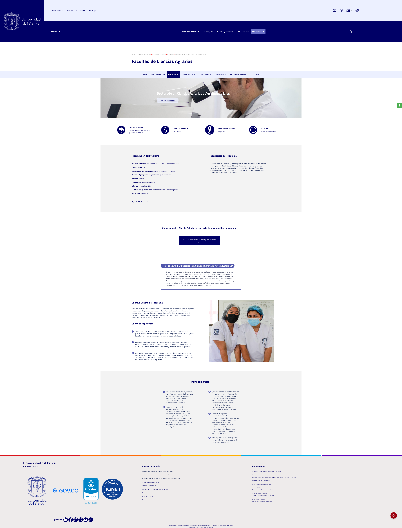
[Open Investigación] (226, 74)
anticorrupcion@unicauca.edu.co (262, 501)
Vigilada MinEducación (140, 202)
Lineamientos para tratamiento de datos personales (157, 471)
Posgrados (170, 54)
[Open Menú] (59, 31)
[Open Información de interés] (248, 74)
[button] (197, 266)
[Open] (351, 10)
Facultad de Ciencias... (159, 54)
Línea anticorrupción (258, 499)
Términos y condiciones (149, 486)
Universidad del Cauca (39, 463)
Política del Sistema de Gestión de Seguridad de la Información (161, 478)
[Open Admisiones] (263, 31)
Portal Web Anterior (148, 496)
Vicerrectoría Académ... (144, 54)
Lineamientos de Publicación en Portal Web (155, 489)
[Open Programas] (177, 74)
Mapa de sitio (146, 500)
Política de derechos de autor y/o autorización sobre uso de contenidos (163, 475)
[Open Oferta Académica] (199, 31)
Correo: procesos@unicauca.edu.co (263, 495)
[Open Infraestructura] (194, 74)
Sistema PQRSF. (257, 488)
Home (133, 54)
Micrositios (145, 493)
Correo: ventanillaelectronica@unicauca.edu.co (266, 490)
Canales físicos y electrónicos (151, 482)
